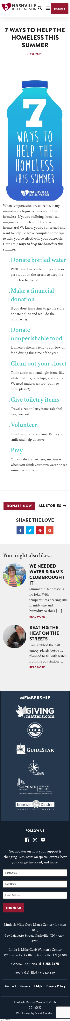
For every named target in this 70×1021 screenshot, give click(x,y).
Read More (37, 617)
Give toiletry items (35, 400)
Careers (24, 986)
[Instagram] (35, 839)
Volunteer (24, 425)
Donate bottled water (38, 260)
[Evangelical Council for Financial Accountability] (35, 730)
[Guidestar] (35, 748)
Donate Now (19, 505)
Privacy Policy (55, 986)
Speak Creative (44, 1013)
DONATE (59, 8)
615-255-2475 (49, 963)
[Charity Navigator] (35, 767)
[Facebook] (27, 839)
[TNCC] (35, 805)
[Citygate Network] (35, 786)
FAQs (38, 986)
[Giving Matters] (35, 711)
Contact (10, 986)
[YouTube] (43, 839)
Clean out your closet (38, 363)
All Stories (49, 505)
